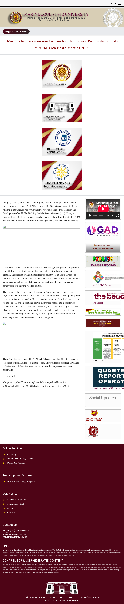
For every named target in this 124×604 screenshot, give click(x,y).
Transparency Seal (15, 504)
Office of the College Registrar (21, 481)
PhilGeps (11, 512)
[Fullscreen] (117, 215)
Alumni (10, 508)
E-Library (11, 454)
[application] (103, 209)
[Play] (90, 215)
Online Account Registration (20, 458)
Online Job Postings (16, 463)
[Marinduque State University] (62, 16)
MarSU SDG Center (102, 285)
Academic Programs (16, 499)
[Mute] (113, 215)
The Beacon (98, 303)
